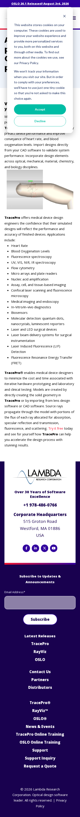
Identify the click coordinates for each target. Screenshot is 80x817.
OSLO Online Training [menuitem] (40, 742)
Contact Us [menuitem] (40, 671)
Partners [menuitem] (40, 679)
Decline (40, 121)
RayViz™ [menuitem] (40, 710)
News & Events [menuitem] (40, 726)
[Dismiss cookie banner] (64, 16)
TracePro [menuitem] (40, 643)
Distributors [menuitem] (40, 687)
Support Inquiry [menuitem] (40, 758)
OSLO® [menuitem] (40, 718)
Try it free (55, 428)
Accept (40, 109)
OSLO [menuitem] (40, 659)
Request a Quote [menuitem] (40, 766)
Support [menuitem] (40, 750)
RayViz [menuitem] (40, 651)
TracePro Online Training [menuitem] (40, 734)
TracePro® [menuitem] (40, 702)
